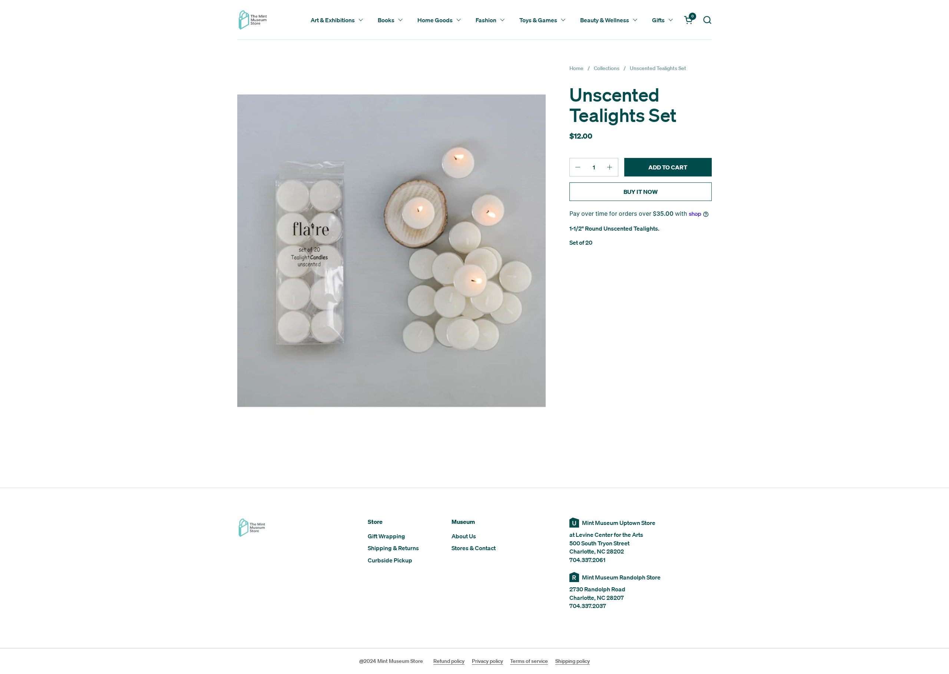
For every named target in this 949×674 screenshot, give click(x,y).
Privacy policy (487, 661)
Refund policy (448, 661)
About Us (464, 536)
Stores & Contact (474, 548)
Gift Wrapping (386, 536)
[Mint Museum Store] (252, 19)
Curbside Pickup (390, 560)
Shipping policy (572, 661)
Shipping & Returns (393, 548)
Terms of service (529, 661)
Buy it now (641, 191)
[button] (707, 19)
